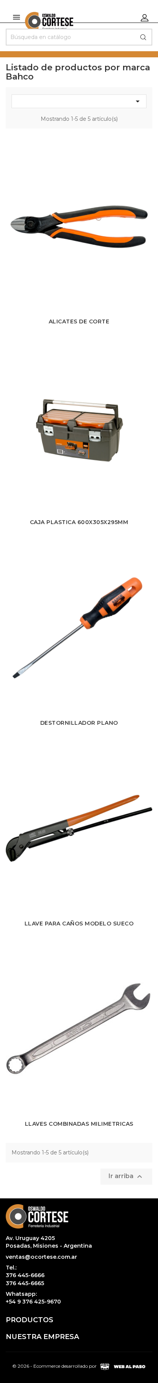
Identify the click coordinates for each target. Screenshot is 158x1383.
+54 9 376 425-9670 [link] (33, 1301)
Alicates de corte (79, 321)
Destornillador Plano (79, 722)
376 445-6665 (25, 1283)
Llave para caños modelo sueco (79, 923)
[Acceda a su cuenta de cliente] (144, 17)
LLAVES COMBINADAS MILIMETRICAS (79, 1123)
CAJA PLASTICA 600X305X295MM (79, 522)
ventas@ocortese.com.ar (41, 1256)
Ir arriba (126, 1176)
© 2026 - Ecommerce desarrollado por (55, 1366)
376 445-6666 (25, 1275)
